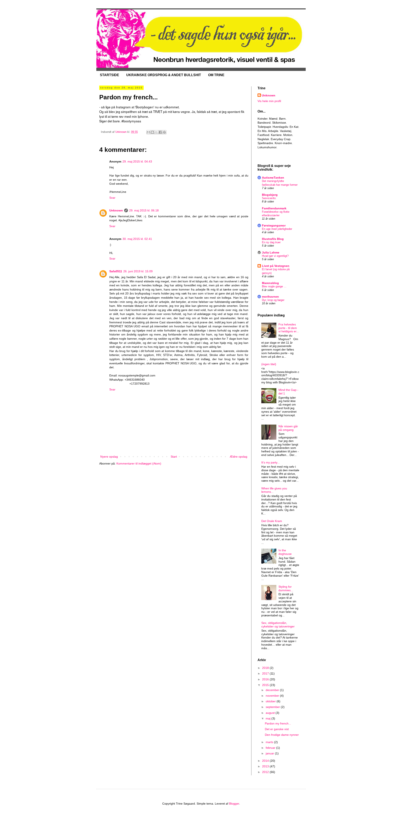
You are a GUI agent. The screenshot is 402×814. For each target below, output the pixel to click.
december (273, 690)
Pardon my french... (278, 723)
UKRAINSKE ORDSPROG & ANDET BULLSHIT (163, 75)
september (273, 707)
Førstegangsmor (274, 225)
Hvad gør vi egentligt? (275, 255)
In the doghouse (285, 552)
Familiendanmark (274, 208)
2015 (266, 685)
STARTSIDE (109, 75)
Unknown (116, 210)
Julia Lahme (270, 252)
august (271, 712)
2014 (266, 760)
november (273, 695)
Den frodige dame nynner (282, 734)
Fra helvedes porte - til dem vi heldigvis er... (288, 328)
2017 (266, 673)
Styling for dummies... (285, 588)
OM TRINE (216, 75)
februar (271, 747)
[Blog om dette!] (152, 132)
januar (270, 753)
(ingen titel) (268, 364)
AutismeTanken (273, 177)
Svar (112, 197)
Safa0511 (115, 271)
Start (174, 456)
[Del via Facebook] (160, 132)
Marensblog (270, 283)
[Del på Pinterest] (164, 132)
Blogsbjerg (270, 194)
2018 (266, 667)
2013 (266, 766)
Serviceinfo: (269, 198)
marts (270, 742)
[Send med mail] (148, 132)
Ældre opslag (238, 456)
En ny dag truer (271, 242)
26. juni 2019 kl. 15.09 (138, 271)
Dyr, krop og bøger (273, 300)
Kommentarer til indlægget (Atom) (138, 463)
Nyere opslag (109, 456)
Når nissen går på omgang (288, 428)
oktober (271, 701)
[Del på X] (156, 132)
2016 (266, 679)
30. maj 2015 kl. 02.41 (137, 239)
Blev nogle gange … (274, 286)
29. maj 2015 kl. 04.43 (137, 161)
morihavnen (270, 296)
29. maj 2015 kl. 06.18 (144, 210)
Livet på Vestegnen (275, 265)
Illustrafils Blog (273, 239)
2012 (266, 772)
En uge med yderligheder (277, 228)
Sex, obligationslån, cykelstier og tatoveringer (278, 624)
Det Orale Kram (271, 521)
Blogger (234, 803)
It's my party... (270, 462)
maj (268, 718)
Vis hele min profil (269, 101)
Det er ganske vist (277, 729)
